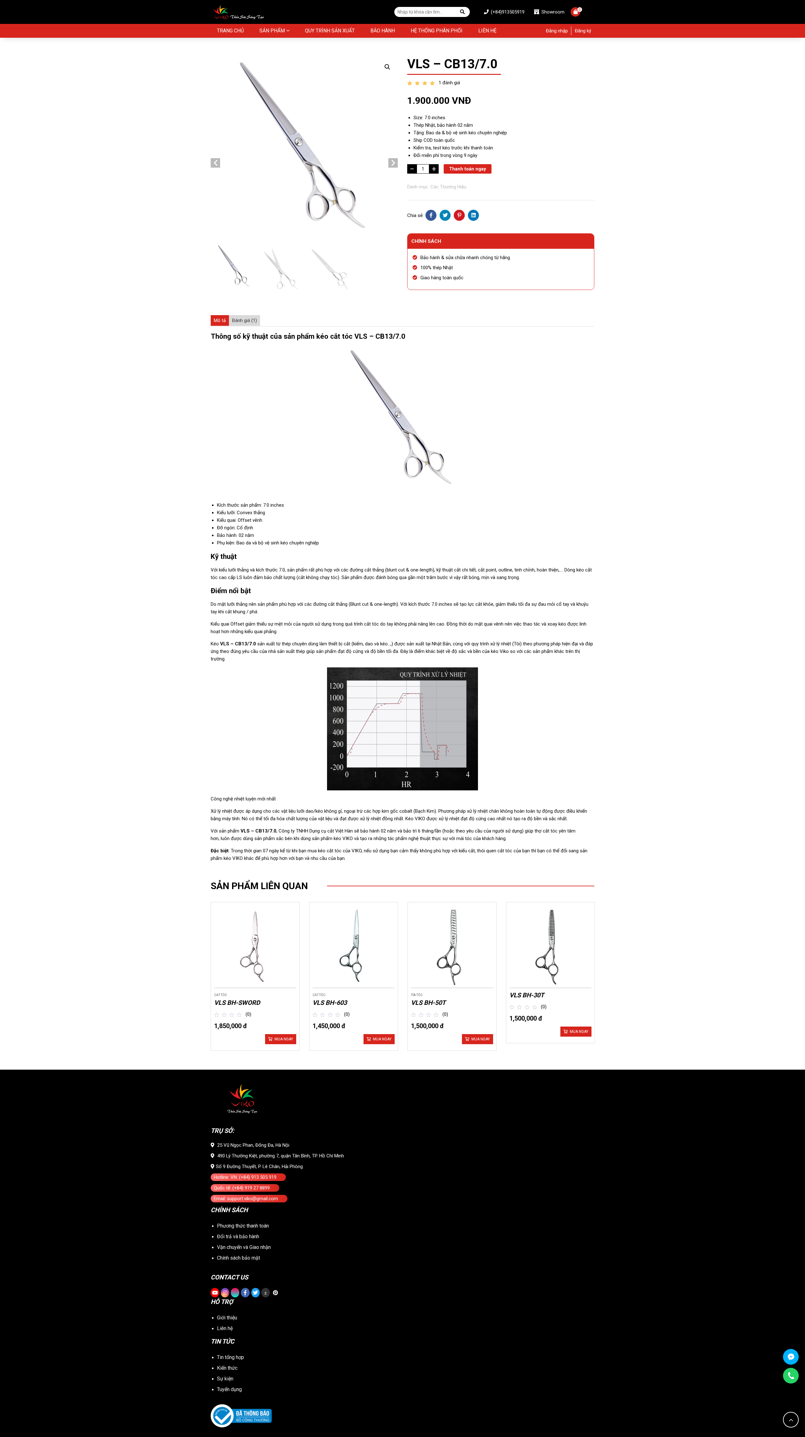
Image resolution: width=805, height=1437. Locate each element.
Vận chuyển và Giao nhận (244, 1247)
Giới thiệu (227, 1318)
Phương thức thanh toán (243, 1226)
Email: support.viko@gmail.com (246, 1198)
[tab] (220, 320)
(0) (248, 1014)
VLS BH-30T (526, 995)
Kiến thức (227, 1368)
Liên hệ (487, 31)
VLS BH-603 (330, 1002)
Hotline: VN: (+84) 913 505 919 (245, 1177)
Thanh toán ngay (467, 169)
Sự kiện (225, 1379)
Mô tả (220, 320)
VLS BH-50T (428, 1002)
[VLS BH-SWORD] (255, 946)
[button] (387, 67)
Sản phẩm (272, 31)
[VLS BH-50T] (452, 946)
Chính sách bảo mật (238, 1258)
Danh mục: (418, 187)
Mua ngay (284, 1039)
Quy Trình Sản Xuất (330, 31)
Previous (215, 163)
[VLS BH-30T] (550, 946)
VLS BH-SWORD (237, 1002)
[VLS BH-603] (354, 946)
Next (393, 163)
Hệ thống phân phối (437, 31)
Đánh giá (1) (244, 320)
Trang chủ (230, 31)
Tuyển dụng (229, 1389)
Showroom (552, 12)
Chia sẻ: (415, 215)
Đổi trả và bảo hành (238, 1236)
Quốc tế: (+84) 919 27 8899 (242, 1188)
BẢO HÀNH (382, 31)
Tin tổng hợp (230, 1357)
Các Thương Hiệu (448, 187)
